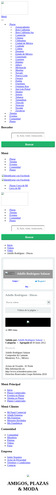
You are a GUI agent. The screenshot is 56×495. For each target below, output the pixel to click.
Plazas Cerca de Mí (18, 185)
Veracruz (19, 105)
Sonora (18, 94)
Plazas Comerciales (16, 392)
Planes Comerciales (16, 401)
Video (10, 250)
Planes (12, 121)
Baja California (22, 29)
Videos (10, 248)
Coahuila (19, 46)
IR (49, 302)
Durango (19, 51)
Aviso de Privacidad (16, 460)
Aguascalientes (22, 27)
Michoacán (20, 67)
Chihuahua (20, 40)
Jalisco (18, 65)
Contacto (11, 465)
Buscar (29, 144)
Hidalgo (19, 62)
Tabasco (19, 97)
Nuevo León (21, 75)
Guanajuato (20, 56)
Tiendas (13, 113)
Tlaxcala (19, 102)
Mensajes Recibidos (16, 420)
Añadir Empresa (15, 415)
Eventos (13, 116)
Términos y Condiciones (18, 462)
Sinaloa (19, 91)
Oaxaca (19, 78)
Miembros (12, 437)
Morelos (19, 70)
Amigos (15, 281)
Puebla (18, 81)
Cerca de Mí (15, 188)
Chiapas (19, 38)
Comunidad (15, 118)
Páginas (10, 440)
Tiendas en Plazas (15, 398)
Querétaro (20, 83)
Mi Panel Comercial (16, 412)
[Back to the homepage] (14, 14)
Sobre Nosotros (14, 457)
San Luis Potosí (22, 89)
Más (27, 287)
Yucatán (19, 108)
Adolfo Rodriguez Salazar (33, 273)
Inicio (10, 245)
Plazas (12, 24)
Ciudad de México (24, 43)
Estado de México (24, 54)
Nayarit (19, 73)
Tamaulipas (20, 100)
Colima (18, 48)
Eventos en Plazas (15, 395)
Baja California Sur (24, 32)
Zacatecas (20, 110)
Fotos (9, 445)
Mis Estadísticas (14, 423)
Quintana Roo (22, 86)
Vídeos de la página (27, 310)
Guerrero (19, 59)
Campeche (20, 35)
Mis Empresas (13, 417)
